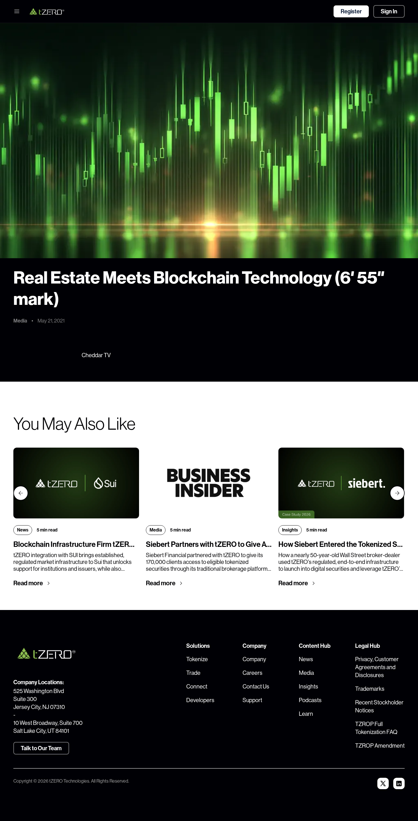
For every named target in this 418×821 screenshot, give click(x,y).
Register (351, 11)
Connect (196, 686)
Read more (28, 583)
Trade (193, 673)
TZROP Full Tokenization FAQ (376, 728)
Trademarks (369, 689)
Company (254, 659)
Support (252, 700)
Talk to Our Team (41, 748)
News (306, 659)
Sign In (389, 11)
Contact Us (256, 686)
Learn (306, 714)
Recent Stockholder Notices (379, 706)
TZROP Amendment (380, 746)
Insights (308, 686)
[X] (383, 783)
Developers (200, 700)
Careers (252, 673)
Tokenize (197, 659)
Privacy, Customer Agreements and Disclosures (377, 667)
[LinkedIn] (399, 783)
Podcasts (310, 700)
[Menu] (16, 11)
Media (306, 673)
